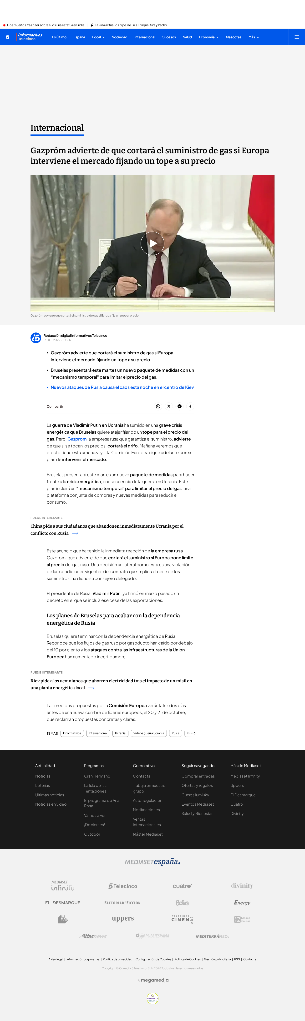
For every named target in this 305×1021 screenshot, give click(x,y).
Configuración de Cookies (153, 959)
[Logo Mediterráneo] (212, 936)
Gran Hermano (97, 775)
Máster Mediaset (148, 834)
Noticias (43, 775)
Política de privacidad (117, 959)
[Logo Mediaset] (152, 864)
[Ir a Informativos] (29, 37)
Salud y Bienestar (197, 813)
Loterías (42, 785)
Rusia (175, 733)
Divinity (237, 813)
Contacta (141, 775)
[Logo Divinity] (242, 886)
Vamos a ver (95, 815)
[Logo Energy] (242, 903)
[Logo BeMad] (63, 919)
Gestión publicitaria (217, 959)
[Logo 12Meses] (242, 919)
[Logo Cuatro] (182, 886)
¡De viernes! (94, 824)
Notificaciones (146, 809)
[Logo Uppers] (123, 919)
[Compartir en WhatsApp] (158, 406)
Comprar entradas (198, 775)
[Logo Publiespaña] (152, 936)
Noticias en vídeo (51, 804)
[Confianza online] (152, 1003)
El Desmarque (243, 794)
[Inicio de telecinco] (7, 37)
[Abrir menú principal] (297, 37)
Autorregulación (147, 800)
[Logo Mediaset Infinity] (62, 886)
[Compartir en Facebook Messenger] (179, 406)
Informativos (72, 733)
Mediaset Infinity (245, 775)
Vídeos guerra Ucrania (148, 733)
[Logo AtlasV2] (93, 936)
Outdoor (92, 834)
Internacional (57, 128)
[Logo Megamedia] (154, 980)
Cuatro (236, 804)
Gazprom (77, 438)
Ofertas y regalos (197, 785)
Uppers (237, 785)
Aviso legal (56, 959)
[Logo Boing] (182, 903)
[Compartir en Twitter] (169, 406)
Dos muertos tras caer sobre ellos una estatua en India (45, 25)
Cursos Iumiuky (195, 794)
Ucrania (120, 733)
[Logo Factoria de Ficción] (123, 903)
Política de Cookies (187, 959)
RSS (237, 959)
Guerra (192, 733)
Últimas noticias (49, 794)
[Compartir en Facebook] (190, 406)
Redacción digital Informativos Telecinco (75, 335)
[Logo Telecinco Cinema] (182, 919)
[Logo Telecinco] (122, 886)
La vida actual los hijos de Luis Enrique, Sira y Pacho (131, 25)
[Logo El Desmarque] (63, 902)
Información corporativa (83, 959)
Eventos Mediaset (198, 804)
